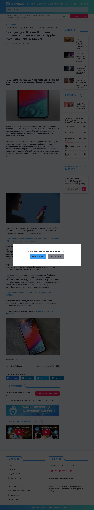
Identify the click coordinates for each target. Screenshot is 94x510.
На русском (56, 256)
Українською (37, 256)
